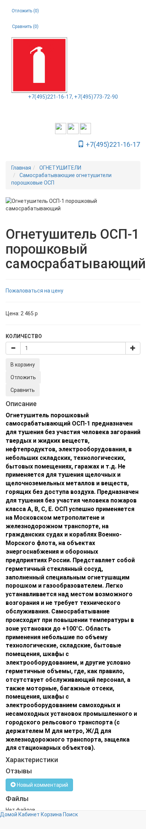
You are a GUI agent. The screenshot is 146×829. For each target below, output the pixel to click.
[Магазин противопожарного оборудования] (39, 65)
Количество (24, 336)
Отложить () (25, 10)
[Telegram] (85, 128)
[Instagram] (60, 128)
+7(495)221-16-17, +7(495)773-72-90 (73, 97)
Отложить (23, 377)
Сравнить (22, 390)
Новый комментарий (42, 785)
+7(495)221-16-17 (112, 144)
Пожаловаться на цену (34, 291)
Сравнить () (25, 26)
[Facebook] (73, 128)
